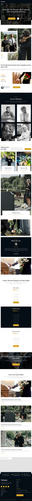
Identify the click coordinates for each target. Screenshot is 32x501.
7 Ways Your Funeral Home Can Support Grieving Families (11, 449)
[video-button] (18, 18)
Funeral (2, 423)
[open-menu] (29, 1)
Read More (2, 453)
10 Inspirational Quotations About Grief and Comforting (11, 399)
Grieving (2, 398)
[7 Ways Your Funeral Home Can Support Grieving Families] (16, 438)
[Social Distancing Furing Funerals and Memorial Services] (16, 414)
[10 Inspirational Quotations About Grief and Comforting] (16, 389)
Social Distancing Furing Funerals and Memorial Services (11, 424)
